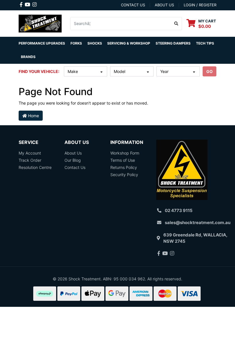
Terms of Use (122, 160)
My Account (30, 153)
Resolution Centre (35, 167)
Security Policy (124, 174)
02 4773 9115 (179, 210)
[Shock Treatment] (40, 22)
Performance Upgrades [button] (42, 43)
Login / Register (200, 5)
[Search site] (176, 23)
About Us (73, 153)
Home (33, 115)
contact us (133, 5)
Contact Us (74, 167)
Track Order (30, 160)
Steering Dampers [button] (173, 43)
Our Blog (72, 160)
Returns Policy (123, 167)
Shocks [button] (94, 43)
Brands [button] (28, 57)
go (209, 71)
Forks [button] (76, 43)
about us (164, 5)
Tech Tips (205, 43)
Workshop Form (124, 153)
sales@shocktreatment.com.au (197, 222)
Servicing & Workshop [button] (128, 43)
